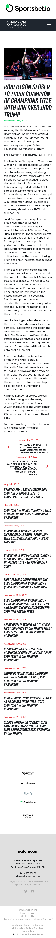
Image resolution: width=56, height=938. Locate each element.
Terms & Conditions (27, 909)
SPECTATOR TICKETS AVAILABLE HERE (28, 155)
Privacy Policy (27, 912)
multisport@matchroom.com (28, 876)
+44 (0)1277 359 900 (28, 873)
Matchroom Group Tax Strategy (27, 924)
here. (24, 431)
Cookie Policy (27, 915)
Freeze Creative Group (31, 933)
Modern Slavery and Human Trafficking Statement (28, 918)
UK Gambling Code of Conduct (27, 927)
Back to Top (28, 931)
